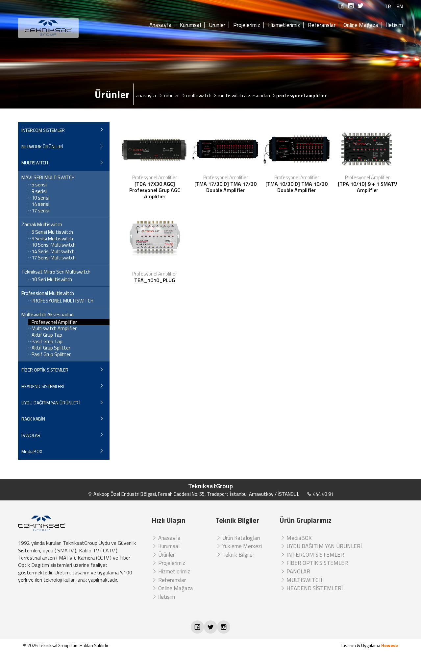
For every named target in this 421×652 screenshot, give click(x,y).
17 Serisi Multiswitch (54, 257)
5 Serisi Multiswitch (52, 232)
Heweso (389, 645)
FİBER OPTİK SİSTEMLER (44, 369)
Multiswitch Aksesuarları (47, 314)
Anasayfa (160, 25)
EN (399, 6)
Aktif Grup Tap (47, 335)
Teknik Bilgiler (237, 554)
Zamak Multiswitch (41, 224)
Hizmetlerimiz (284, 25)
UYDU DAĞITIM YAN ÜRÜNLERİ (50, 402)
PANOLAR (30, 435)
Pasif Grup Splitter (51, 354)
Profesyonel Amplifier (54, 322)
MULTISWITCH (34, 162)
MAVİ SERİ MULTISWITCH (48, 177)
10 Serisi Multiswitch (54, 245)
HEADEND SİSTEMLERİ (42, 386)
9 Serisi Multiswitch (52, 238)
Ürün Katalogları (240, 538)
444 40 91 (323, 494)
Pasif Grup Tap (47, 341)
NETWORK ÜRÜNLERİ (42, 146)
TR (387, 6)
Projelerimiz (246, 25)
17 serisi (40, 210)
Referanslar (321, 25)
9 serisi (39, 191)
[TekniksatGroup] (64, 28)
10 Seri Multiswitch (52, 279)
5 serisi (39, 184)
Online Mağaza (360, 25)
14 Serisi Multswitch (53, 251)
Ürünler (217, 25)
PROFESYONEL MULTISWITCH (62, 300)
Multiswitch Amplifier (54, 328)
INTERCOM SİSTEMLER (43, 130)
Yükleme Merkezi (241, 546)
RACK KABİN (33, 418)
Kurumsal (190, 25)
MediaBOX (31, 451)
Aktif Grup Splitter (51, 347)
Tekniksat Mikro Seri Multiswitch (55, 272)
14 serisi (40, 204)
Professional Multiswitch (47, 293)
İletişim (394, 25)
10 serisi (40, 198)
